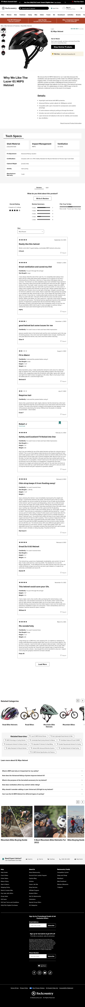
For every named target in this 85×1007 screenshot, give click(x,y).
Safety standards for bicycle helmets (17, 748)
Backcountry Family (63, 869)
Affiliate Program (34, 890)
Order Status (4, 878)
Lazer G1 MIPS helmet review (38, 736)
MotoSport (60, 878)
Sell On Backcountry (35, 896)
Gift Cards (4, 899)
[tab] (13, 135)
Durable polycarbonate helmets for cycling (70, 744)
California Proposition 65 (68, 54)
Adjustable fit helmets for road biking (43, 744)
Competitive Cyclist (62, 872)
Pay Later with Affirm (7, 893)
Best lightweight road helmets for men (62, 736)
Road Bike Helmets (26, 26)
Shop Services (33, 887)
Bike (2, 26)
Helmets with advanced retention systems (44, 748)
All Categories (33, 905)
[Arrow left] (78, 700)
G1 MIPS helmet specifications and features (43, 752)
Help (2, 869)
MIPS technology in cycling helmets (16, 740)
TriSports (60, 887)
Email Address (34, 922)
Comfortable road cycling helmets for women (43, 740)
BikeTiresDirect (61, 881)
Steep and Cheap (62, 875)
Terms (42, 949)
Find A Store (4, 875)
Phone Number (34, 953)
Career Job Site (33, 884)
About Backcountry (34, 872)
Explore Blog (33, 878)
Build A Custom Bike (7, 890)
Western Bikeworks (62, 884)
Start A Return (5, 884)
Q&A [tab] (47, 187)
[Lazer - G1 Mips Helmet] (3, 30)
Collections (32, 899)
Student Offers (33, 893)
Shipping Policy (5, 887)
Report (64, 253)
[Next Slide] (65, 2)
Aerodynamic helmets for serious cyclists (16, 744)
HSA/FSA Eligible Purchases (9, 905)
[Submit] (20, 8)
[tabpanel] (42, 158)
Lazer (52, 29)
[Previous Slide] (20, 2)
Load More (42, 664)
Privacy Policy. (48, 949)
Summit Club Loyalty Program (38, 875)
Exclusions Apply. (33, 940)
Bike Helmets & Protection (12, 26)
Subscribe (51, 925)
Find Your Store (79, 1)
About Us (32, 869)
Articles (31, 881)
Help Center (4, 872)
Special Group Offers (35, 902)
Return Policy (5, 881)
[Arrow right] (82, 700)
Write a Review (42, 198)
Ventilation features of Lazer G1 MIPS (70, 740)
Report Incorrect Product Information (71, 123)
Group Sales (4, 896)
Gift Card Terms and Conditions (10, 902)
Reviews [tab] (39, 187)
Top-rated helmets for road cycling (70, 748)
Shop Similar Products (63, 47)
